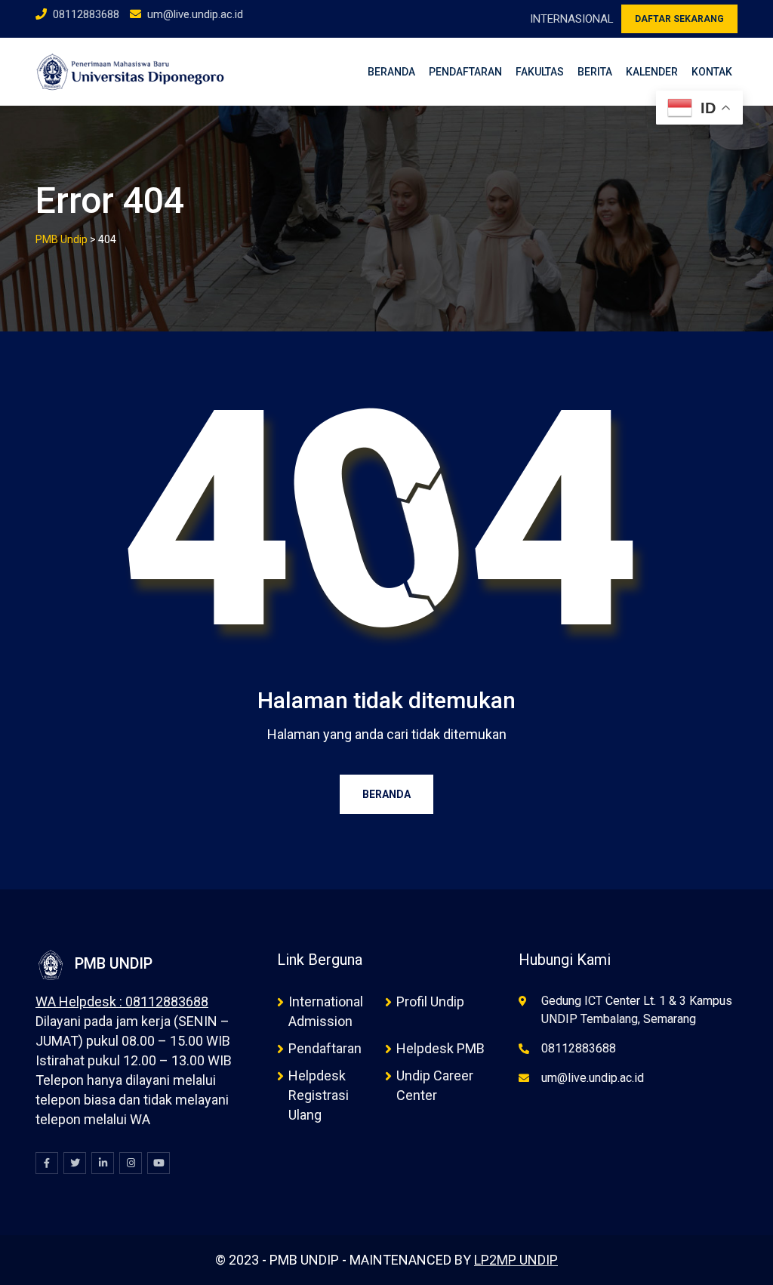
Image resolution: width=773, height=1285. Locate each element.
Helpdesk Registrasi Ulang (318, 1095)
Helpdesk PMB (440, 1048)
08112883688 (86, 14)
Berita (594, 72)
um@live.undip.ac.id (195, 14)
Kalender (652, 72)
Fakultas (540, 72)
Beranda (391, 72)
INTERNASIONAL (572, 19)
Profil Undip (430, 1001)
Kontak (711, 72)
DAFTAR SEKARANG (679, 19)
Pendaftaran (465, 72)
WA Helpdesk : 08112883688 (121, 1001)
